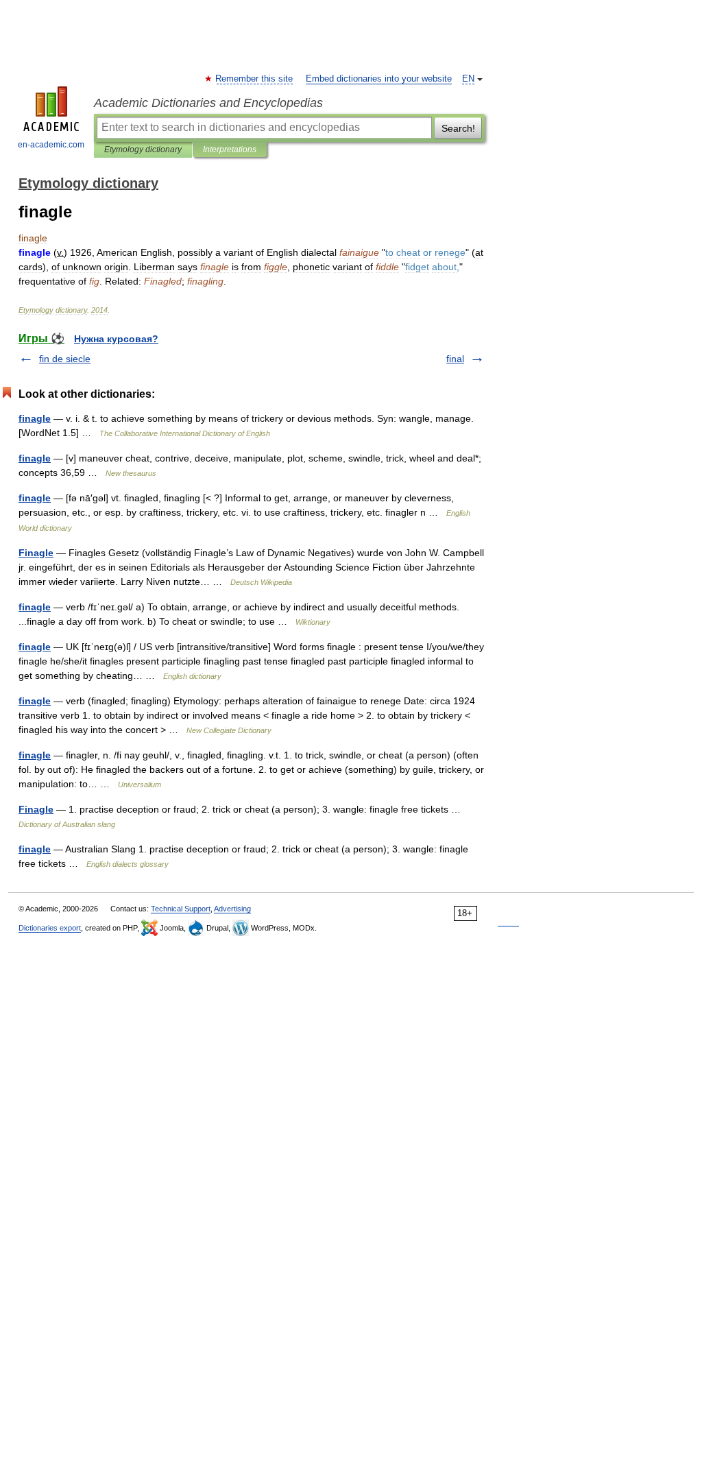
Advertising (232, 909)
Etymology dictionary (143, 149)
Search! (458, 128)
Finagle (36, 552)
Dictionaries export (50, 928)
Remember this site (255, 79)
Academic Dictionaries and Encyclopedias (208, 103)
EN (468, 79)
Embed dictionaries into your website (379, 79)
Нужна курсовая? (116, 338)
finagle (35, 418)
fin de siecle (64, 358)
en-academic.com (51, 144)
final (455, 358)
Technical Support (180, 909)
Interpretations (229, 149)
